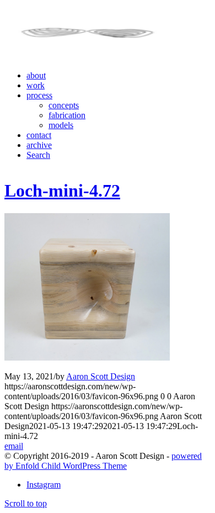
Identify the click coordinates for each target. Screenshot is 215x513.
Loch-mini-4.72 (62, 190)
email (13, 446)
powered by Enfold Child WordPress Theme (103, 460)
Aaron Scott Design (100, 376)
